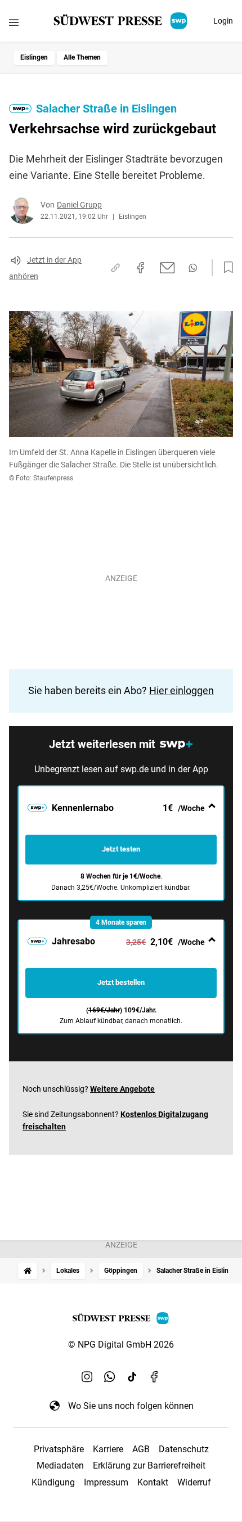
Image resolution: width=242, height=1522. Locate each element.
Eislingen (34, 57)
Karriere (108, 1449)
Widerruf (194, 1482)
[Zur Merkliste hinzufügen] (225, 267)
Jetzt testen (121, 849)
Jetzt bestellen (121, 982)
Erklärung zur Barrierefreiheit (149, 1465)
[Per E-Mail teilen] (167, 267)
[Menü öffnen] (14, 22)
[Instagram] (87, 1376)
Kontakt (152, 1482)
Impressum (106, 1482)
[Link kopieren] (115, 268)
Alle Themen (82, 57)
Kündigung (53, 1482)
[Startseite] (27, 1271)
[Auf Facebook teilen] (140, 267)
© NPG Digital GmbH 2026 (121, 1344)
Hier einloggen (181, 690)
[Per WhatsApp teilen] (193, 268)
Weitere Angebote (122, 1088)
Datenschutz (184, 1449)
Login (223, 20)
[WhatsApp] (110, 1376)
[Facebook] (155, 1376)
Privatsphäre (59, 1449)
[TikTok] (132, 1376)
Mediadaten (60, 1465)
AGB (141, 1449)
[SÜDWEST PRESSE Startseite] (121, 20)
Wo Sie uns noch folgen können (131, 1406)
